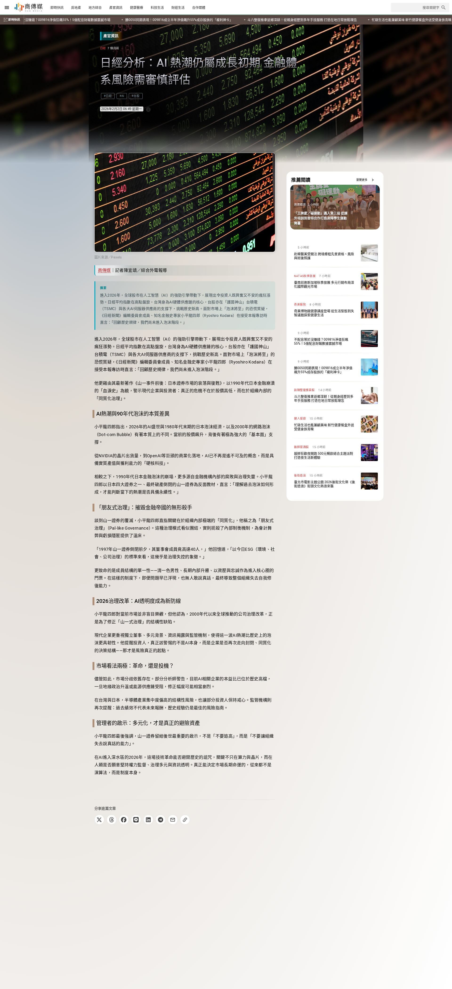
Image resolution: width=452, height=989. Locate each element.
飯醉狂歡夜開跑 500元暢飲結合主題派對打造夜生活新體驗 (301, 20)
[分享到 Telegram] (160, 820)
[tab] (57, 7)
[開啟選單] (7, 8)
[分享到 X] (99, 820)
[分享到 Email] (173, 820)
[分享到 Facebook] (124, 820)
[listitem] (335, 253)
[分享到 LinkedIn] (148, 820)
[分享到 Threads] (112, 820)
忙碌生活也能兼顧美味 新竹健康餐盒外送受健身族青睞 (203, 20)
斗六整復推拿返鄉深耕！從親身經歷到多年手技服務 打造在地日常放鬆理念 (94, 20)
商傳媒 (104, 270)
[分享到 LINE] (136, 820)
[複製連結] (185, 820)
